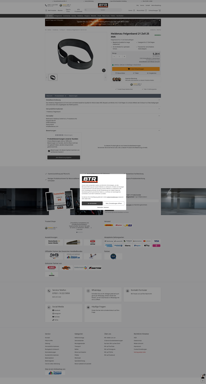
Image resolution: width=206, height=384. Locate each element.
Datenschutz (100, 207)
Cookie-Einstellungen (112, 197)
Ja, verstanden (92, 203)
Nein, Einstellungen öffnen (114, 203)
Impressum (106, 207)
